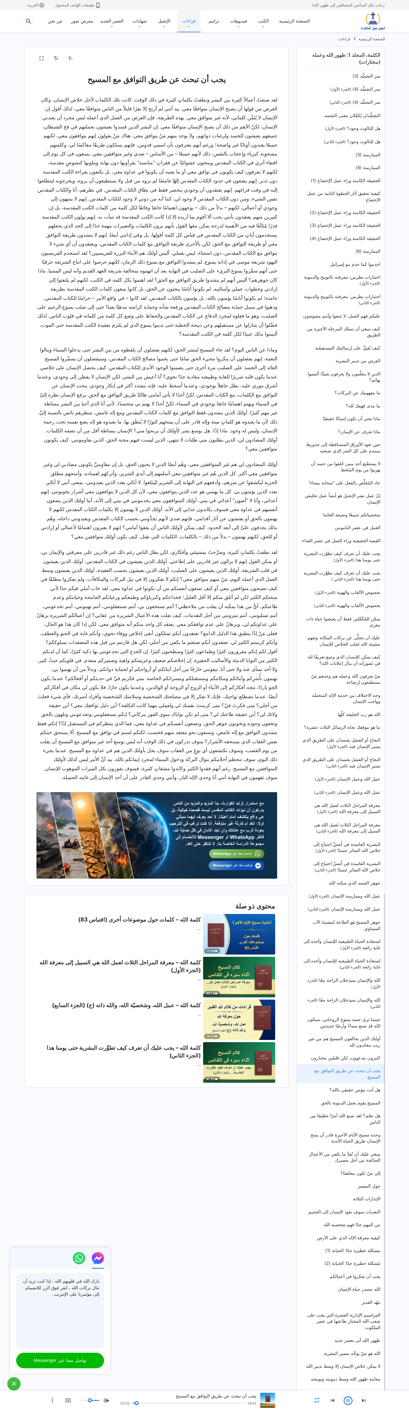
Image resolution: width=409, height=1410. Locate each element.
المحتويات (265, 58)
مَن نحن (55, 21)
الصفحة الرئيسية (294, 21)
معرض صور (82, 21)
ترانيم (214, 21)
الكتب (263, 21)
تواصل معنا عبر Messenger (60, 1360)
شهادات (139, 21)
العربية (32, 5)
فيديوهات (238, 21)
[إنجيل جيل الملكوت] (369, 21)
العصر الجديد (112, 21)
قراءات (189, 21)
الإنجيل (164, 21)
